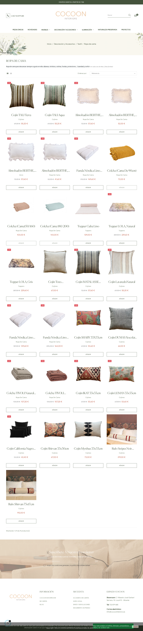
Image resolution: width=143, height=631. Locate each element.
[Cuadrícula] (7, 73)
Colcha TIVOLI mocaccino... (55, 394)
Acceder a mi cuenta (81, 598)
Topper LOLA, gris (21, 282)
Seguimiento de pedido (81, 608)
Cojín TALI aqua (55, 115)
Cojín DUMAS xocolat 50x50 (121, 338)
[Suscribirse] (95, 561)
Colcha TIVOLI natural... (21, 393)
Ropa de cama (88, 119)
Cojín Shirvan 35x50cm (55, 448)
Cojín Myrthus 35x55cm (88, 448)
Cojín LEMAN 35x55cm (121, 393)
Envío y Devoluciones (81, 604)
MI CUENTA (43, 601)
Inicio (21, 175)
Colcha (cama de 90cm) (122, 170)
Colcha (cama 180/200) (54, 226)
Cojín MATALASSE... (88, 282)
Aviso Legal (77, 601)
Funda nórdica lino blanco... (88, 171)
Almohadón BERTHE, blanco (21, 171)
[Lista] (10, 73)
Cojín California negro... (21, 448)
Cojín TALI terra (21, 115)
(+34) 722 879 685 (17, 16)
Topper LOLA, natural (122, 226)
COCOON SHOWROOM (48, 598)
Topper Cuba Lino (88, 226)
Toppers (88, 231)
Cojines (21, 119)
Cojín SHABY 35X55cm (88, 337)
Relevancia (114, 73)
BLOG (42, 604)
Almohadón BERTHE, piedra (88, 116)
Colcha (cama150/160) (21, 226)
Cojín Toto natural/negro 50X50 (55, 283)
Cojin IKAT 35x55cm (88, 393)
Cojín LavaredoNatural (121, 282)
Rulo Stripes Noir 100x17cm (122, 449)
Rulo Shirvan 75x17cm (21, 504)
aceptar (135, 627)
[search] (129, 15)
